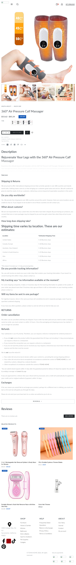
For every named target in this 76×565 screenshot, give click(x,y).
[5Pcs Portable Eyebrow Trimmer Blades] (56, 443)
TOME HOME (61, 359)
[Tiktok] (13, 541)
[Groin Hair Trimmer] (56, 485)
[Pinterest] (3, 546)
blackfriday (6, 141)
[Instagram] (8, 541)
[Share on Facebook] (11, 144)
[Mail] (21, 144)
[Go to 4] (64, 92)
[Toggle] (4, 175)
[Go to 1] (10, 92)
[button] (38, 401)
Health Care (17, 106)
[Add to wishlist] (32, 132)
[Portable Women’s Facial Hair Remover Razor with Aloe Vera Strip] (19, 485)
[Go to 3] (46, 92)
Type (2, 121)
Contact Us (19, 371)
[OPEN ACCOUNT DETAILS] (62, 4)
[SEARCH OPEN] (17, 4)
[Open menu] (12, 4)
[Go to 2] (28, 92)
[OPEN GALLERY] (38, 46)
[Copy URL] (25, 144)
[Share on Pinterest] (18, 144)
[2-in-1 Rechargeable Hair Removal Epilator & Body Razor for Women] (19, 443)
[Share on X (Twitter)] (7, 144)
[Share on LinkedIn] (14, 144)
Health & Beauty (6, 106)
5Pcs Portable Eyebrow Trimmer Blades (50, 462)
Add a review (69, 416)
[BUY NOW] (27, 132)
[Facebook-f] (3, 541)
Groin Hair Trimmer (44, 504)
